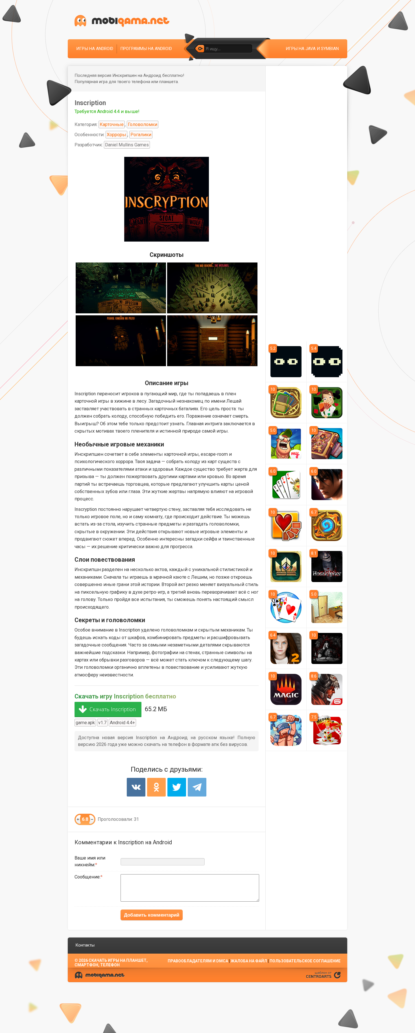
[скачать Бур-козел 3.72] (286, 484)
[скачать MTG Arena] (286, 689)
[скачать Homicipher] (327, 566)
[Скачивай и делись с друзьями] (122, 21)
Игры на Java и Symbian (312, 48)
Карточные (112, 124)
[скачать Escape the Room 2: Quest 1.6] (286, 648)
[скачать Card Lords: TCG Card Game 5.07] (286, 402)
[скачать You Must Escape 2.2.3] (327, 607)
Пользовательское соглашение (305, 961)
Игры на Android (94, 48)
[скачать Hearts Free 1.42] (286, 525)
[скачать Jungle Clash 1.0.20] (286, 443)
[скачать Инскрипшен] (286, 361)
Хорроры (116, 134)
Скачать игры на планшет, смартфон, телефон (111, 962)
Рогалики (140, 134)
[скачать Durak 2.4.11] (327, 402)
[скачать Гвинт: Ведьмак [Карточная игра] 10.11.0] (286, 566)
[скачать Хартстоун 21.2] (327, 525)
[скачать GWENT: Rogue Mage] (327, 648)
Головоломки (142, 124)
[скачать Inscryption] (327, 361)
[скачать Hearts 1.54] (286, 607)
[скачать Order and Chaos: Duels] (327, 689)
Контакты (85, 945)
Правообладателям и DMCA (198, 961)
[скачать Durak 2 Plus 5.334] (327, 730)
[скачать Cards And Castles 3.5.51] (286, 730)
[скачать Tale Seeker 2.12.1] (327, 443)
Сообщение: (88, 877)
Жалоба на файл (249, 961)
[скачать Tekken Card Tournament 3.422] (327, 484)
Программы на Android (146, 48)
